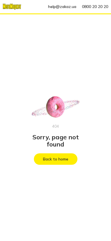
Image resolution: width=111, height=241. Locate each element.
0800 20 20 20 (95, 6)
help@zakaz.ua (62, 6)
